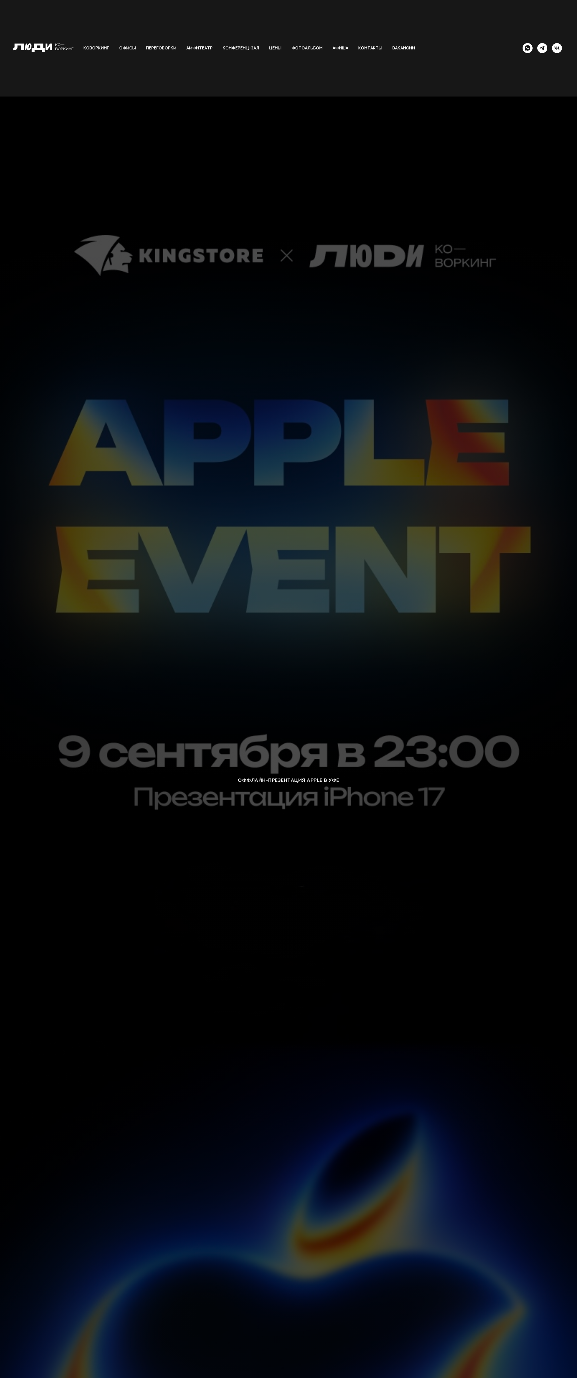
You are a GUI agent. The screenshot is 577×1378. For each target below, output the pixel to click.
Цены (275, 48)
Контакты (370, 48)
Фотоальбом (307, 48)
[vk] (557, 48)
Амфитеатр (199, 48)
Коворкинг (96, 48)
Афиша (340, 48)
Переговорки (161, 48)
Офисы (127, 48)
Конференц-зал (241, 48)
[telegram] (542, 48)
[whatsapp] (528, 48)
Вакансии (403, 48)
